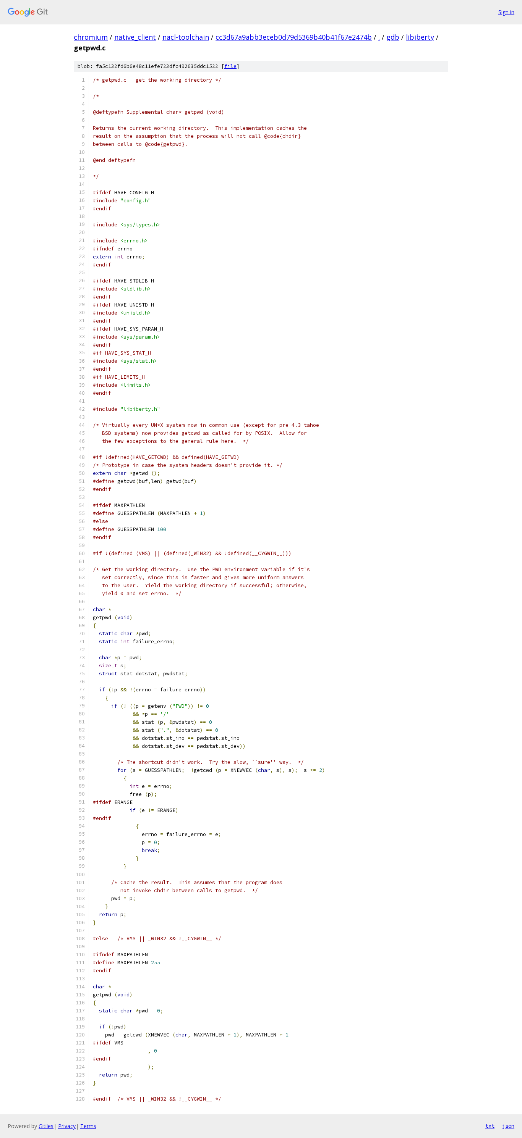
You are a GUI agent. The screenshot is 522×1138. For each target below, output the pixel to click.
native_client (135, 37)
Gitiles (46, 1126)
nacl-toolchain (185, 37)
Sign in (506, 12)
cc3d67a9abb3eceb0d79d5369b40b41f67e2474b (294, 37)
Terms (88, 1126)
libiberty (420, 37)
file (230, 66)
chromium (91, 37)
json (508, 1125)
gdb (392, 37)
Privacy (67, 1126)
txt (489, 1125)
